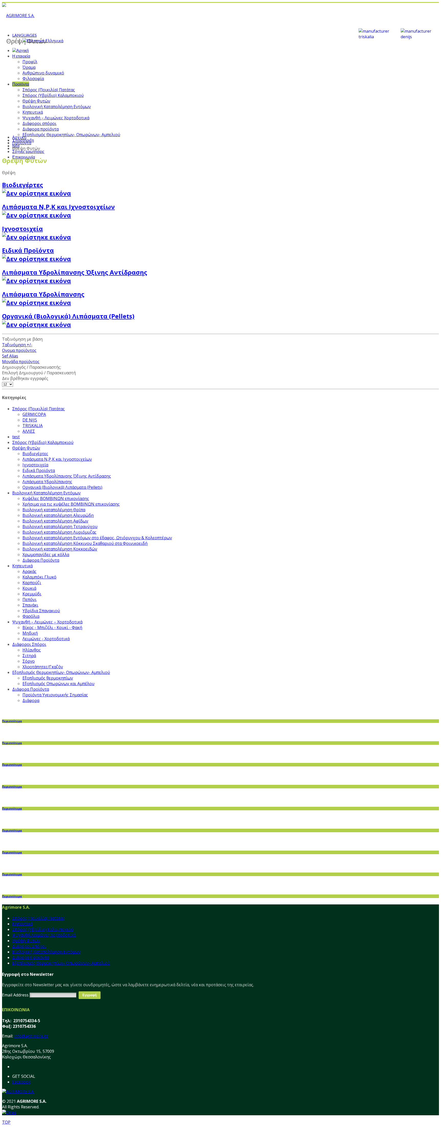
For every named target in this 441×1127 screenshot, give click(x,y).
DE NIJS (29, 420)
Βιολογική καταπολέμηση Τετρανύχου (59, 526)
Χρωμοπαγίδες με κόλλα (45, 554)
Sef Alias (10, 356)
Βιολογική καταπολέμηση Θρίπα (53, 510)
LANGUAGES (24, 35)
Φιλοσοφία (33, 78)
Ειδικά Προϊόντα (28, 250)
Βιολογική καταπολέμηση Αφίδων (55, 521)
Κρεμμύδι (31, 594)
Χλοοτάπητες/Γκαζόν (42, 667)
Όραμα (28, 67)
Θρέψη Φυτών (36, 101)
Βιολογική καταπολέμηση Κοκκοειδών (59, 549)
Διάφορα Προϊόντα (40, 560)
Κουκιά (29, 588)
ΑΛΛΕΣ (28, 431)
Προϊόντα (20, 84)
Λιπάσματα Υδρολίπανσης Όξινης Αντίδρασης (66, 476)
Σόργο (28, 661)
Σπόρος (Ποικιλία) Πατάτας (48, 90)
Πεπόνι (29, 599)
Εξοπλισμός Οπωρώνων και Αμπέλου (58, 683)
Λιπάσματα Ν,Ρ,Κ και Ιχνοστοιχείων (58, 206)
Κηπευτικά (32, 112)
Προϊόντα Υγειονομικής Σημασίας (55, 695)
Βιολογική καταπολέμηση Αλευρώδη (58, 515)
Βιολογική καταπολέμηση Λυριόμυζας (59, 532)
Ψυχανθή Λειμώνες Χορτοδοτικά (44, 935)
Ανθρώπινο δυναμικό (43, 73)
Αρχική (19, 137)
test (16, 437)
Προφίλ (29, 62)
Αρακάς (29, 571)
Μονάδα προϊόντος (21, 361)
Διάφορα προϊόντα (40, 129)
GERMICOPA (34, 414)
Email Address (15, 994)
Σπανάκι (30, 605)
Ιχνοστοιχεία (22, 228)
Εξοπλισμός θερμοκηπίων (47, 678)
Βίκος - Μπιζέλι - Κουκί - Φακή (52, 627)
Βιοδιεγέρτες (22, 185)
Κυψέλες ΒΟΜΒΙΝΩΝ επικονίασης (55, 498)
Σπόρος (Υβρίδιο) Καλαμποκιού (53, 95)
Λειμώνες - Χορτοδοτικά (46, 639)
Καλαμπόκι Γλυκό (39, 577)
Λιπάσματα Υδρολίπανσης (43, 294)
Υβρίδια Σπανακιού (41, 610)
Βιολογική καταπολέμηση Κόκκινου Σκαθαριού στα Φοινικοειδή (85, 543)
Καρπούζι (31, 582)
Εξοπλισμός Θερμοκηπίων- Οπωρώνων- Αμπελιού (71, 134)
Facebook (21, 1082)
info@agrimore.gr (31, 1036)
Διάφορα (30, 700)
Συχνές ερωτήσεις (28, 151)
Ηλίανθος (31, 650)
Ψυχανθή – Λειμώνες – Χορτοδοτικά (47, 622)
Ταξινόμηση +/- (17, 345)
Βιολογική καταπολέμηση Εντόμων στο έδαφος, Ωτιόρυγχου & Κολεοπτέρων (97, 538)
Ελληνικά (53, 41)
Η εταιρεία (21, 56)
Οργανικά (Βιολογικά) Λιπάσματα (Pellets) (68, 316)
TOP (6, 1122)
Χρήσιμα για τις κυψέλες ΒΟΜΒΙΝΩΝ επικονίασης (71, 504)
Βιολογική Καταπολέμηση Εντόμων (56, 106)
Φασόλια (30, 616)
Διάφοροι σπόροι (39, 123)
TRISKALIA (32, 425)
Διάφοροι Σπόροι (29, 644)
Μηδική (30, 633)
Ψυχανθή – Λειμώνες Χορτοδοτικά (55, 118)
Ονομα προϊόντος (19, 350)
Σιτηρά (29, 655)
